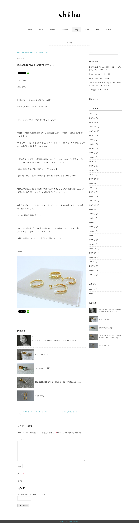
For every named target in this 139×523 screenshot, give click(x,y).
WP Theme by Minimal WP (72, 521)
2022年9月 (92, 135)
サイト (20, 481)
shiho (62, 521)
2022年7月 (92, 144)
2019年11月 (92, 205)
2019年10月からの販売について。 (39, 52)
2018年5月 (92, 275)
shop (97, 30)
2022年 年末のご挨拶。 (43, 368)
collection (65, 30)
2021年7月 (92, 166)
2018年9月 (92, 262)
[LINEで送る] (28, 72)
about (41, 30)
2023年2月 (92, 118)
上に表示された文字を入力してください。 (33, 494)
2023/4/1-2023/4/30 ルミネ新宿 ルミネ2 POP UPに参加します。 (57, 340)
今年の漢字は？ (40, 396)
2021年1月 (92, 174)
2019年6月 (92, 222)
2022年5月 (92, 153)
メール (20, 474)
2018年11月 (92, 253)
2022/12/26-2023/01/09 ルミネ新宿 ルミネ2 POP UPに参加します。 (58, 382)
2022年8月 (92, 140)
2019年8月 (92, 214)
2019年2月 (92, 240)
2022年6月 (92, 148)
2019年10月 (92, 209)
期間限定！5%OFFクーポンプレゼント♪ (35, 413)
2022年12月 (92, 122)
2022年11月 (92, 127)
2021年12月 (92, 161)
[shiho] (69, 9)
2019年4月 (92, 231)
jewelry (52, 30)
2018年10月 (92, 257)
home (30, 30)
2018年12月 (92, 248)
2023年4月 (92, 114)
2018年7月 (92, 266)
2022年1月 (92, 157)
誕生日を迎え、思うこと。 (71, 412)
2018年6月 (92, 270)
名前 (19, 466)
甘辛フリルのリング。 (42, 354)
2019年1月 (92, 244)
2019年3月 (92, 235)
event (87, 30)
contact (108, 30)
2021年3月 (92, 170)
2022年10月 (92, 131)
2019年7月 (92, 218)
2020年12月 (92, 179)
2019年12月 (92, 201)
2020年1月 (92, 196)
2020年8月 (92, 188)
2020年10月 (92, 183)
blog (76, 30)
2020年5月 (92, 192)
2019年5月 (92, 227)
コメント (21, 439)
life (90, 294)
